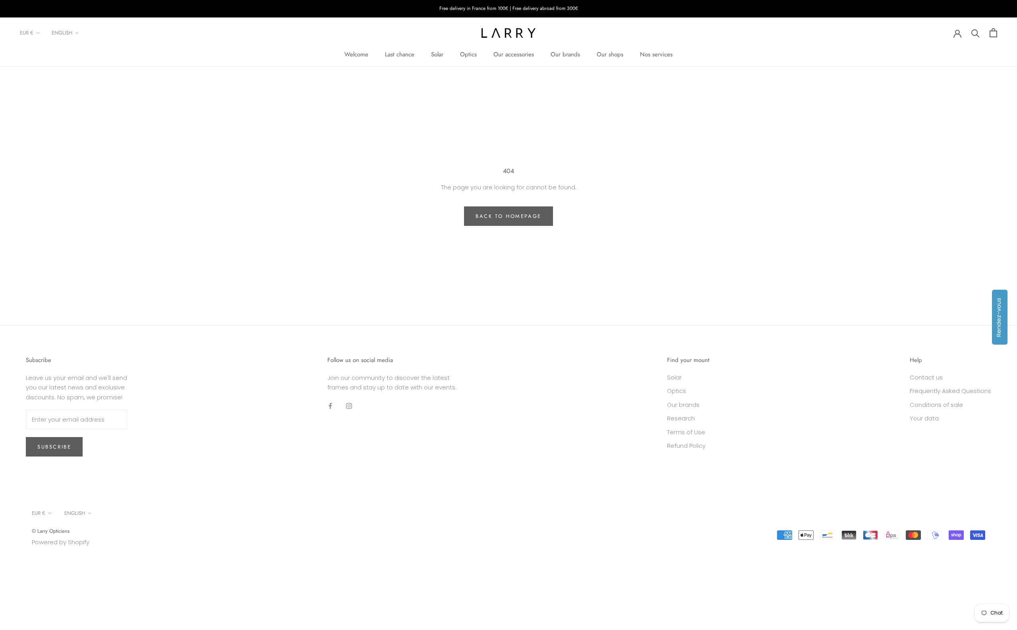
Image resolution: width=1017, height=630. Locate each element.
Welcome (356, 54)
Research (681, 418)
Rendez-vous (998, 317)
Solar (437, 54)
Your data (924, 418)
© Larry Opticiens (51, 531)
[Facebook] (330, 405)
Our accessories (513, 54)
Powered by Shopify (60, 542)
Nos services (656, 54)
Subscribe (54, 447)
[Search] (975, 33)
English (62, 33)
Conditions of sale (936, 405)
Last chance (399, 54)
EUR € (26, 33)
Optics (468, 54)
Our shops (610, 54)
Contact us (926, 377)
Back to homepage (508, 216)
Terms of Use (686, 432)
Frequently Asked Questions (950, 391)
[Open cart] (993, 32)
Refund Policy (686, 445)
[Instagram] (349, 405)
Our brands (565, 54)
